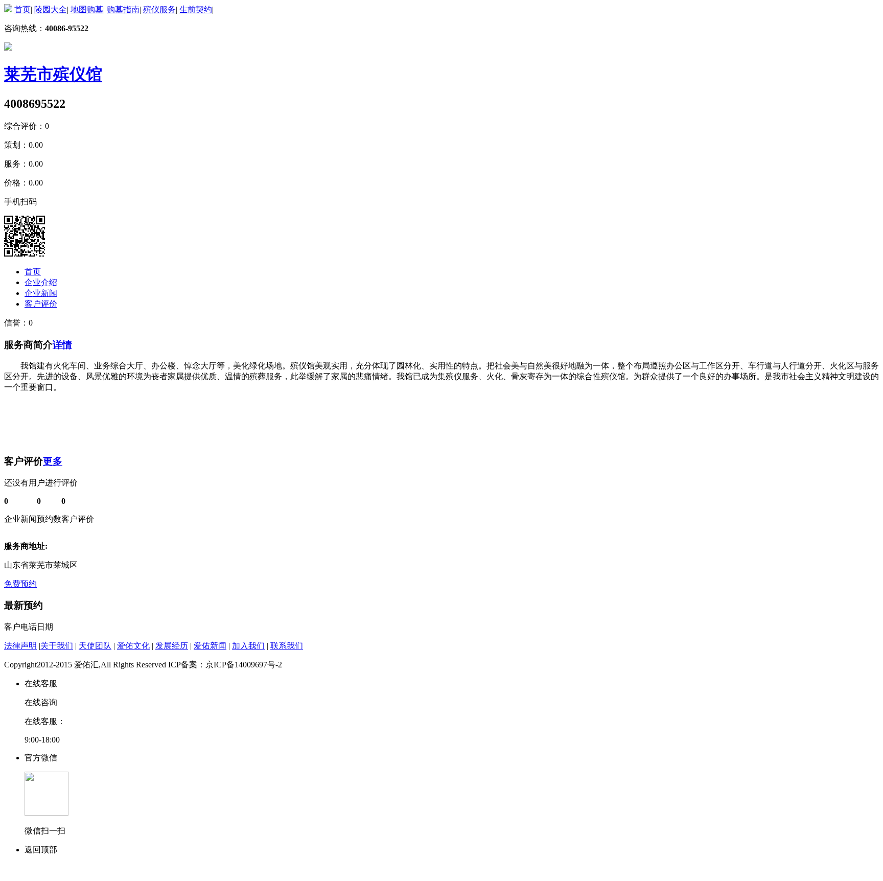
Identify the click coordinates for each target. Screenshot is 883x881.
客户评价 (41, 303)
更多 (52, 461)
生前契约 (195, 9)
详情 (62, 344)
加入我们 (248, 645)
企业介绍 (41, 282)
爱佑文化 (133, 645)
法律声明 (20, 645)
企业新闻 (41, 293)
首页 (22, 9)
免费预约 (20, 583)
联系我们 (286, 645)
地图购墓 (87, 9)
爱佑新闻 (210, 645)
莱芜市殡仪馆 (53, 74)
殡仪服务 (159, 9)
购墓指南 (123, 9)
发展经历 (171, 645)
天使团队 (95, 645)
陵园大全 (50, 9)
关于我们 (56, 645)
